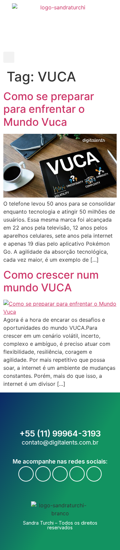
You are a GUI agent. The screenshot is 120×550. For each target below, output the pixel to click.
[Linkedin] (77, 474)
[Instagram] (60, 474)
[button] (8, 57)
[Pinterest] (94, 474)
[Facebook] (26, 474)
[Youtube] (43, 474)
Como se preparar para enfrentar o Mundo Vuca (48, 109)
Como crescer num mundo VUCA (51, 281)
